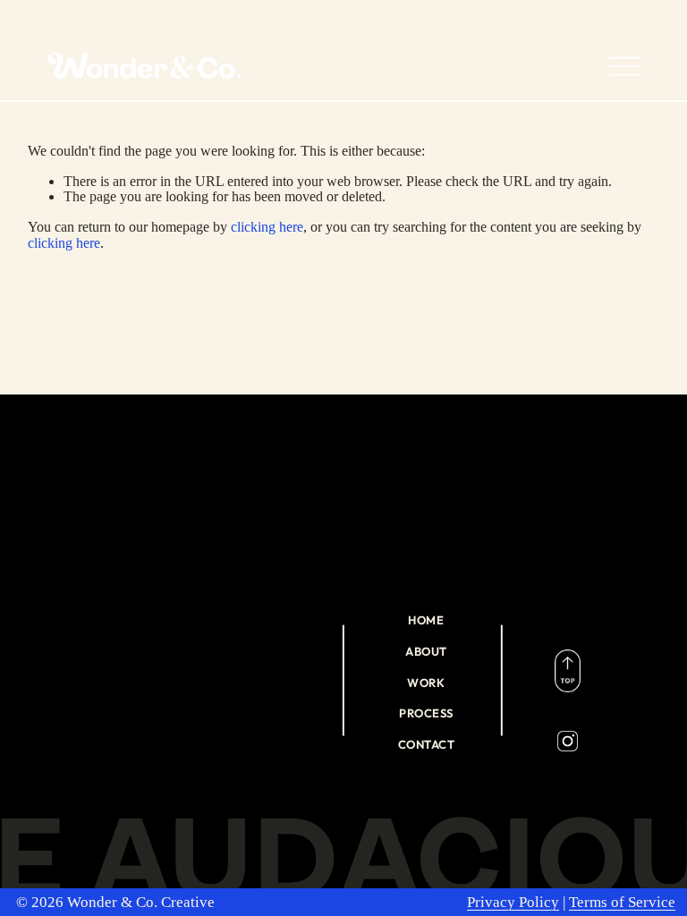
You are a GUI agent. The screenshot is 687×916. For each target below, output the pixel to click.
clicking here (267, 226)
